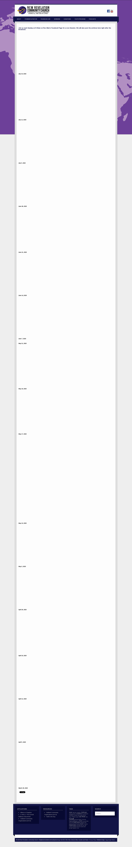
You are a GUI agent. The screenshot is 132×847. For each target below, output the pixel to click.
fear (83, 816)
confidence (79, 813)
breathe (78, 812)
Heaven (80, 819)
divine (70, 816)
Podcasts (92, 19)
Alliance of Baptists (26, 812)
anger (70, 812)
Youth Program (80, 19)
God (71, 818)
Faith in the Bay (50, 816)
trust (78, 828)
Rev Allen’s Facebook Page (52, 28)
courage (75, 815)
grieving (76, 819)
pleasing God (83, 822)
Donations (67, 19)
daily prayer (80, 815)
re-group (86, 824)
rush (85, 825)
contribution (85, 813)
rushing (70, 826)
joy (78, 821)
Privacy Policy (92, 839)
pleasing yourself (72, 824)
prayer (81, 824)
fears (87, 816)
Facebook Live (45, 19)
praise (78, 824)
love (80, 821)
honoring (84, 819)
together (75, 828)
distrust (84, 815)
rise (83, 825)
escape (77, 816)
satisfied (74, 826)
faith (80, 816)
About (19, 19)
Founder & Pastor (31, 19)
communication (72, 813)
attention (75, 812)
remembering (79, 825)
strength (71, 828)
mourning (71, 822)
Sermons (57, 19)
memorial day (85, 821)
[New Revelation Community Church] (33, 14)
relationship (72, 825)
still (85, 826)
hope (70, 821)
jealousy (74, 821)
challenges (84, 812)
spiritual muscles (80, 826)
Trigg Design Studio (110, 839)
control (71, 815)
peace (78, 822)
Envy (73, 816)
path (75, 822)
